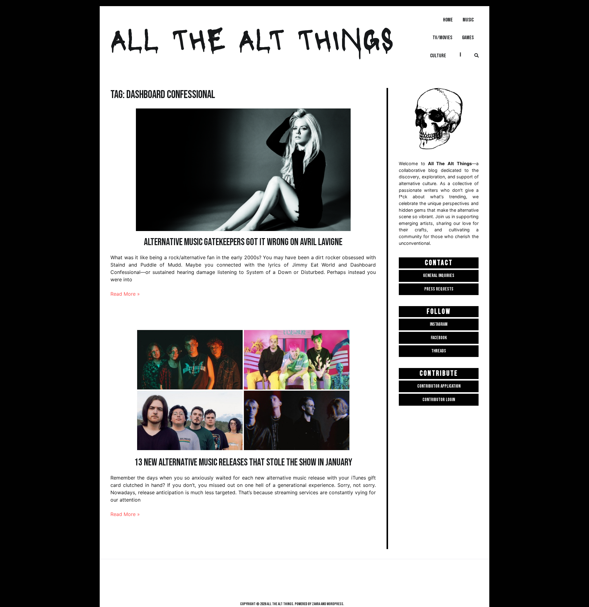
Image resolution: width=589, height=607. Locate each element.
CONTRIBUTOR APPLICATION (438, 386)
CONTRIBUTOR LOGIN (438, 400)
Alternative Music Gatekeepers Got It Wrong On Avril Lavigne (243, 242)
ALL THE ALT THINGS (252, 38)
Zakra (316, 603)
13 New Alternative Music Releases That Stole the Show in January (243, 463)
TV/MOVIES (442, 37)
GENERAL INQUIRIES (438, 276)
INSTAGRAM (439, 324)
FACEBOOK (439, 338)
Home (448, 20)
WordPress (335, 603)
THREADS (438, 351)
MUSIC (468, 20)
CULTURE (438, 55)
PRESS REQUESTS (438, 289)
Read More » (125, 294)
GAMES (468, 37)
